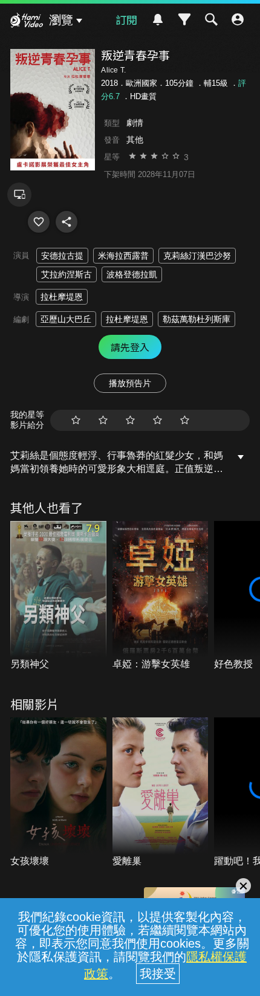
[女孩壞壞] (58, 792)
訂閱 (126, 19)
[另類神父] (58, 596)
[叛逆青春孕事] (39, 222)
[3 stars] (130, 420)
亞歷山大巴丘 (66, 319)
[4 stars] (157, 420)
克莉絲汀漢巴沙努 (197, 255)
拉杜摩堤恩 (62, 297)
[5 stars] (184, 420)
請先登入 (130, 347)
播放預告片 (130, 383)
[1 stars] (75, 420)
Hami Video (26, 22)
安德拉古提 (62, 255)
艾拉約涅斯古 (66, 274)
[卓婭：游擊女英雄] (160, 596)
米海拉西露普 (123, 255)
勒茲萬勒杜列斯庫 (196, 319)
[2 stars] (103, 420)
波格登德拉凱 (131, 274)
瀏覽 (61, 20)
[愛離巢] (160, 792)
